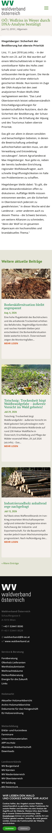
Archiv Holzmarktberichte (16, 704)
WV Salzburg (8, 782)
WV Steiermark (10, 786)
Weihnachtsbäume (12, 670)
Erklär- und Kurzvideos (14, 730)
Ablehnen (24, 828)
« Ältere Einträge (10, 563)
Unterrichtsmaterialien (14, 738)
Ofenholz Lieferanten (14, 662)
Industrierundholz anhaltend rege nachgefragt (25, 505)
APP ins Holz (8, 742)
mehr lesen (11, 343)
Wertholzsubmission (13, 666)
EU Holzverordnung (12, 713)
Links (4, 683)
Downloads (8, 751)
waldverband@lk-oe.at (17, 637)
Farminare (7, 734)
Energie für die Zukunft (14, 679)
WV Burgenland (10, 766)
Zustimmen (9, 828)
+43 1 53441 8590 (13, 626)
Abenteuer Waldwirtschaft (16, 747)
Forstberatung (9, 658)
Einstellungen (9, 816)
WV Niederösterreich (13, 774)
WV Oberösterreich (12, 778)
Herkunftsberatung (12, 675)
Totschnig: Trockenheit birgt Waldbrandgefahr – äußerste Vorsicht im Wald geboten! (25, 403)
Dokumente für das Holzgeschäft (20, 708)
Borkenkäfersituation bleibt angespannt (24, 306)
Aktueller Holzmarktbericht (17, 700)
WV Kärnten (8, 770)
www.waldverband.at (17, 641)
